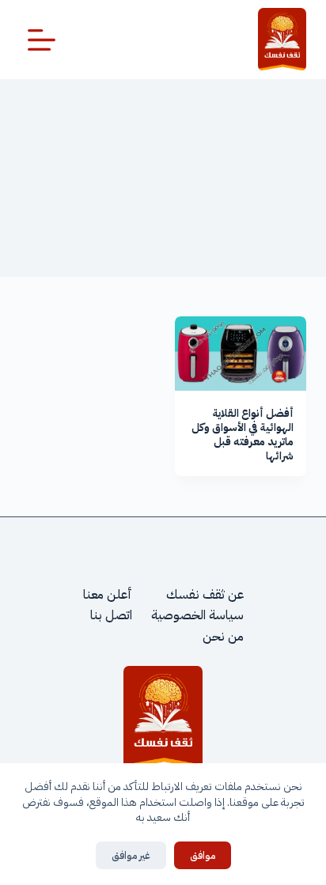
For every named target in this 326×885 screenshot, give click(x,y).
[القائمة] (41, 40)
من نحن (223, 636)
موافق (202, 855)
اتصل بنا (111, 615)
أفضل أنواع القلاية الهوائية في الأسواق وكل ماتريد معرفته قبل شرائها (242, 435)
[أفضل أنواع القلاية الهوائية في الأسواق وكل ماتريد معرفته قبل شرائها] (240, 353)
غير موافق (131, 855)
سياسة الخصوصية (197, 615)
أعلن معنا (107, 594)
